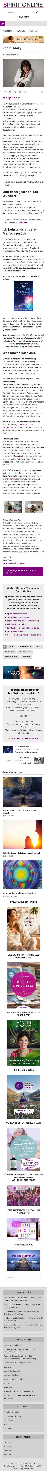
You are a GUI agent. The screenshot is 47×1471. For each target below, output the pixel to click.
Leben (36, 210)
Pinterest (7, 1454)
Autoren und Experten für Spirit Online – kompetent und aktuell (19, 1350)
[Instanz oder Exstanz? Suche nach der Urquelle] (22, 792)
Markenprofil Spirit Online (14, 1379)
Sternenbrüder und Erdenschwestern (19, 893)
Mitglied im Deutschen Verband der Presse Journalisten (20, 1396)
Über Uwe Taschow (11, 1375)
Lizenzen (7, 1428)
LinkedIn (7, 1450)
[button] (5, 91)
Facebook (7, 1442)
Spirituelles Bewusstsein (18, 617)
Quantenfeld (25, 652)
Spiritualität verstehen (17, 613)
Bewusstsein (25, 647)
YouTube (7, 1446)
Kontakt (7, 1383)
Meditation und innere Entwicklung (23, 621)
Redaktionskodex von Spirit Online (17, 1363)
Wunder (26, 657)
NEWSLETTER (23, 17)
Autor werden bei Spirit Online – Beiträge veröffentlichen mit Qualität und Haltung (20, 1357)
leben (20, 149)
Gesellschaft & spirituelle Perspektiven (24, 635)
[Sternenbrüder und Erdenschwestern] (22, 874)
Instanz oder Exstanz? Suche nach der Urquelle (20, 811)
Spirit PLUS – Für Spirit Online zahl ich (18, 1391)
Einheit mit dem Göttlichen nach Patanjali (21, 853)
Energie (17, 456)
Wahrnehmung (11, 657)
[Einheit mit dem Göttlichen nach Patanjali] (22, 834)
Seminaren (14, 479)
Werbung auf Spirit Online (14, 1345)
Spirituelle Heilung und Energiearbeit (23, 628)
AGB (5, 1424)
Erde (30, 346)
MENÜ (3, 25)
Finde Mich (8, 1387)
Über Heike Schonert (12, 1371)
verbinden (22, 222)
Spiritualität (18, 361)
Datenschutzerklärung (12, 1416)
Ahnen (12, 647)
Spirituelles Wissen (15, 631)
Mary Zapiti (9, 652)
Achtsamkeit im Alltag (17, 624)
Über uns (7, 1367)
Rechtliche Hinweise (11, 1412)
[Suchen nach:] (23, 1278)
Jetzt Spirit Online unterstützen (25, 738)
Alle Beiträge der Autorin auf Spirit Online (21, 571)
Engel (8, 201)
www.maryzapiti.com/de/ (14, 563)
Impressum (8, 1420)
